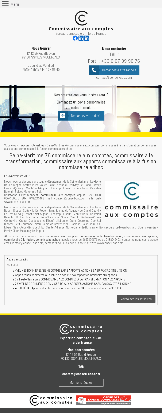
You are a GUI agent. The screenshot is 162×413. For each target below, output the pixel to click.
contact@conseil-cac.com (114, 78)
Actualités (38, 145)
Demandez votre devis (86, 116)
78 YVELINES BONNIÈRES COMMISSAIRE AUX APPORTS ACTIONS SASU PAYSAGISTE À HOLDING (73, 284)
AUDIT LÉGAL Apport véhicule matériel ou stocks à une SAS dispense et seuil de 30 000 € (68, 288)
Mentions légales (81, 383)
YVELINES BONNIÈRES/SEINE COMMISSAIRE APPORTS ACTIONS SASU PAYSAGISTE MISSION (71, 270)
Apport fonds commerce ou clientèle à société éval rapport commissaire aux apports (66, 275)
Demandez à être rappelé (119, 70)
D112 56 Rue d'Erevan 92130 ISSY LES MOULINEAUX (41, 52)
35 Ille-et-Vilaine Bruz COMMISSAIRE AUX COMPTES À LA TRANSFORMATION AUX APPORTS (70, 279)
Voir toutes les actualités (136, 299)
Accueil (25, 145)
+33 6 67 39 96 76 (120, 61)
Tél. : (114, 54)
